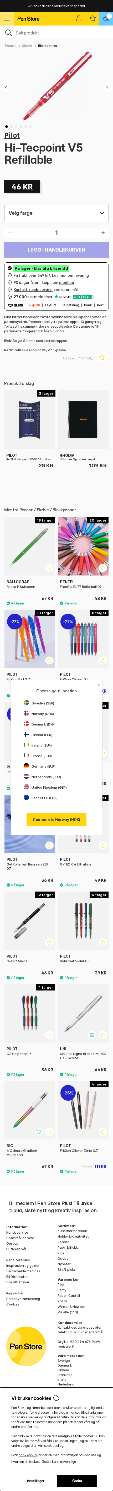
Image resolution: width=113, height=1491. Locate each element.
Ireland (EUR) (42, 745)
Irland (62, 1379)
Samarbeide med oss (23, 1271)
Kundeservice (17, 1232)
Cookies (12, 1304)
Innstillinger (36, 1481)
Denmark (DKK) (43, 724)
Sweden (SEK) (43, 703)
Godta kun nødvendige (59, 1462)
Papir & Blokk (68, 1247)
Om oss (12, 1243)
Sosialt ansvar (17, 1282)
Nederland (66, 1384)
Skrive (27, 46)
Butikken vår (16, 1249)
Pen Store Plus (18, 1260)
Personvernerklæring (23, 1299)
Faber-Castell (69, 1295)
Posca (62, 1301)
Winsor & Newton (71, 1306)
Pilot (12, 135)
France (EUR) (42, 756)
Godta (77, 1481)
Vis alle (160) (68, 1312)
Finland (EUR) (42, 735)
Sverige (64, 1360)
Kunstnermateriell (72, 1231)
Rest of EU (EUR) (45, 798)
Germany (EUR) (43, 766)
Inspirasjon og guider (23, 1265)
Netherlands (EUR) (46, 777)
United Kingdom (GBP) (49, 787)
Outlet (63, 1258)
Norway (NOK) (43, 714)
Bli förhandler (17, 1276)
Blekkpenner (48, 46)
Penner (10, 46)
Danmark (65, 1365)
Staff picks (66, 1269)
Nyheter (64, 1264)
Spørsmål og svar (20, 1238)
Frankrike (65, 1375)
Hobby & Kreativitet (73, 1236)
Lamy (62, 1290)
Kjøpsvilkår (14, 1293)
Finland (63, 1370)
